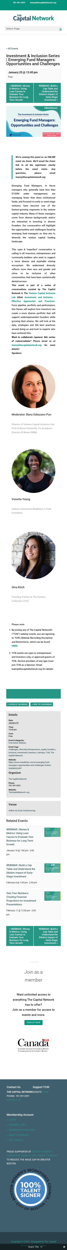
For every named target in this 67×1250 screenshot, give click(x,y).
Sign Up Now (33, 1022)
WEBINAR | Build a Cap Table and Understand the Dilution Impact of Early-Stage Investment (48, 92)
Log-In (12, 1119)
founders (51, 749)
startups (41, 752)
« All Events (12, 48)
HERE (14, 645)
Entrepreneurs (33, 749)
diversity (22, 749)
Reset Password (19, 1135)
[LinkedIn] (36, 8)
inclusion (13, 752)
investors (32, 752)
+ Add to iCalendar (42, 704)
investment (22, 752)
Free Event (13, 743)
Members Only (17, 1124)
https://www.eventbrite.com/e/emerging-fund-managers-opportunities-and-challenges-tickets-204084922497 (30, 765)
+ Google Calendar (18, 704)
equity (43, 749)
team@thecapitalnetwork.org (26, 345)
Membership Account (22, 1130)
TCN (48, 752)
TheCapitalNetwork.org (19, 792)
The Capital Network (18, 779)
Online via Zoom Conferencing (22, 810)
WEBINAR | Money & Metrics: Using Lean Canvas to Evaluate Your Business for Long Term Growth (19, 92)
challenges (13, 749)
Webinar (22, 743)
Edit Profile (16, 1140)
